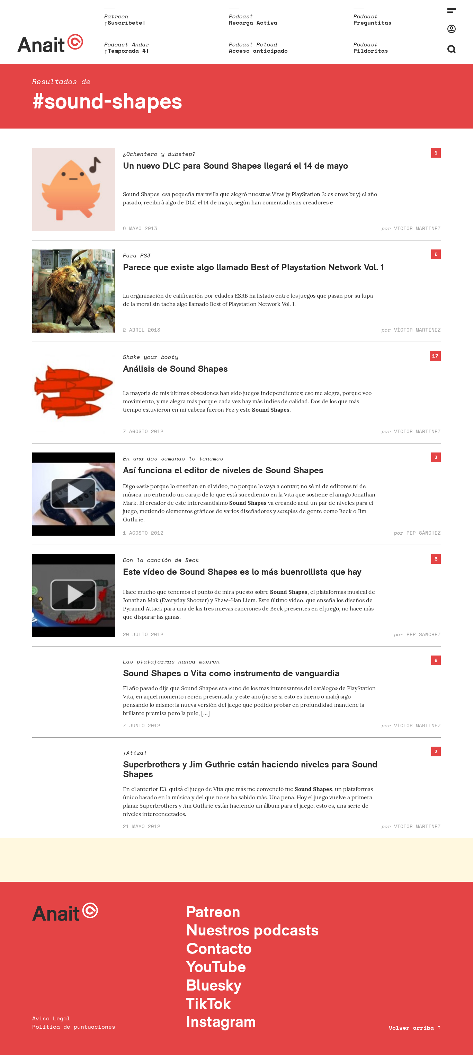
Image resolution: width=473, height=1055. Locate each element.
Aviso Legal (51, 1018)
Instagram (221, 1021)
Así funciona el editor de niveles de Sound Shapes (223, 470)
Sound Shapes (270, 409)
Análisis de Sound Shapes (175, 368)
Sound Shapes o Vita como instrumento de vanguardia (231, 673)
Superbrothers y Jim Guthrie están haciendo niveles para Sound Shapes (250, 769)
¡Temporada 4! (126, 50)
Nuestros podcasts (252, 929)
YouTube (216, 966)
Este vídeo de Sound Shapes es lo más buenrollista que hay (242, 571)
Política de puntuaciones (73, 1026)
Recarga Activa (253, 22)
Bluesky (213, 984)
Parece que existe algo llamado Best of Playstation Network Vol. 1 (253, 267)
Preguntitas (373, 22)
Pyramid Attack (142, 608)
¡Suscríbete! (125, 22)
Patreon (213, 911)
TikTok (208, 1003)
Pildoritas (371, 50)
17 (435, 355)
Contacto (219, 948)
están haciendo (234, 805)
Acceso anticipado (258, 50)
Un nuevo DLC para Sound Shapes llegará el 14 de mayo (235, 165)
